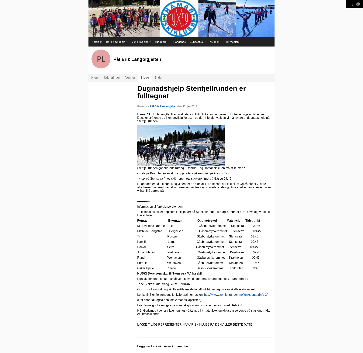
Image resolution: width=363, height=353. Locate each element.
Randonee (179, 41)
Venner (130, 77)
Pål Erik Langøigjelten (163, 106)
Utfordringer (112, 77)
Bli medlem (233, 41)
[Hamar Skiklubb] (181, 18)
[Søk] (351, 4)
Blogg (144, 77)
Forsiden (97, 41)
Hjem (95, 77)
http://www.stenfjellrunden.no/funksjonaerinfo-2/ (236, 294)
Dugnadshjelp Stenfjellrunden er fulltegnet (191, 92)
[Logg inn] (358, 4)
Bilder (159, 77)
